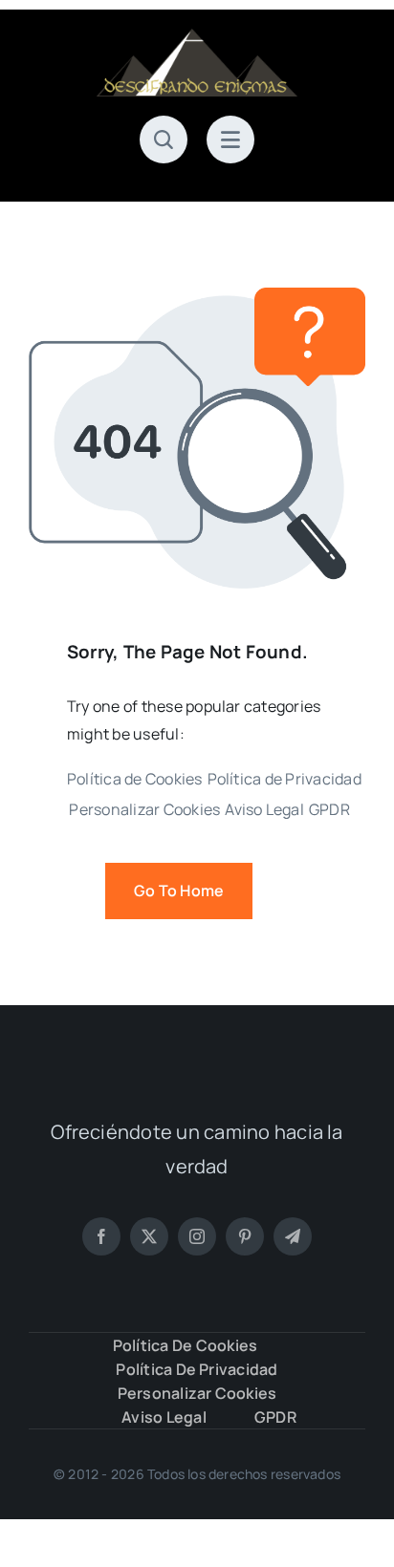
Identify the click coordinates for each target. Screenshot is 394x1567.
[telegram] (293, 1236)
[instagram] (197, 1236)
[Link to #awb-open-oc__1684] (230, 139)
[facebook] (101, 1236)
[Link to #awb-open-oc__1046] (163, 139)
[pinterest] (245, 1236)
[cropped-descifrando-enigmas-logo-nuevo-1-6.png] (197, 36)
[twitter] (149, 1236)
